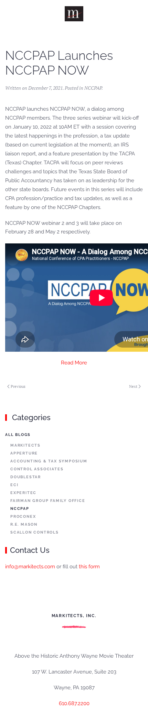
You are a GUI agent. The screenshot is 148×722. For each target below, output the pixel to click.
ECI (14, 485)
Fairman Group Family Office (47, 501)
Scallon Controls (34, 532)
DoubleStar (25, 477)
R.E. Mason (24, 524)
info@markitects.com (30, 567)
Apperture (24, 453)
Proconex (23, 516)
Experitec (23, 493)
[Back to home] (74, 14)
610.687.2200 (74, 703)
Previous (18, 386)
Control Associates (36, 469)
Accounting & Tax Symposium (48, 461)
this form (89, 567)
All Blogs (18, 435)
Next (133, 386)
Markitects (25, 445)
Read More (74, 363)
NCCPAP (93, 88)
